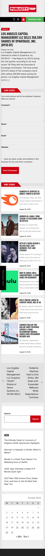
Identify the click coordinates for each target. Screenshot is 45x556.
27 (28, 527)
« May (19, 536)
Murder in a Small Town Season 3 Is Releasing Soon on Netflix (30, 218)
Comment (6, 105)
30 (7, 532)
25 (17, 527)
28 (33, 527)
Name (4, 124)
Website (4, 147)
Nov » (26, 536)
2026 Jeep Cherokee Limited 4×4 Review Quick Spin (19, 470)
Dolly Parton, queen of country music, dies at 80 (30, 301)
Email (4, 135)
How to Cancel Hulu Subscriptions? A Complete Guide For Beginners (30, 275)
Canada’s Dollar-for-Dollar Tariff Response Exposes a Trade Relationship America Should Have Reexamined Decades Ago (29, 330)
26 (22, 527)
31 (12, 532)
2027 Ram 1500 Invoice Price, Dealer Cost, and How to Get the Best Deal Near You (21, 481)
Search (7, 413)
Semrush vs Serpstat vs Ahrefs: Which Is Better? (29, 192)
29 (38, 527)
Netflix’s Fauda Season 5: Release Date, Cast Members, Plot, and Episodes (29, 247)
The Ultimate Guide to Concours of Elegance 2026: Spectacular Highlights (21, 441)
